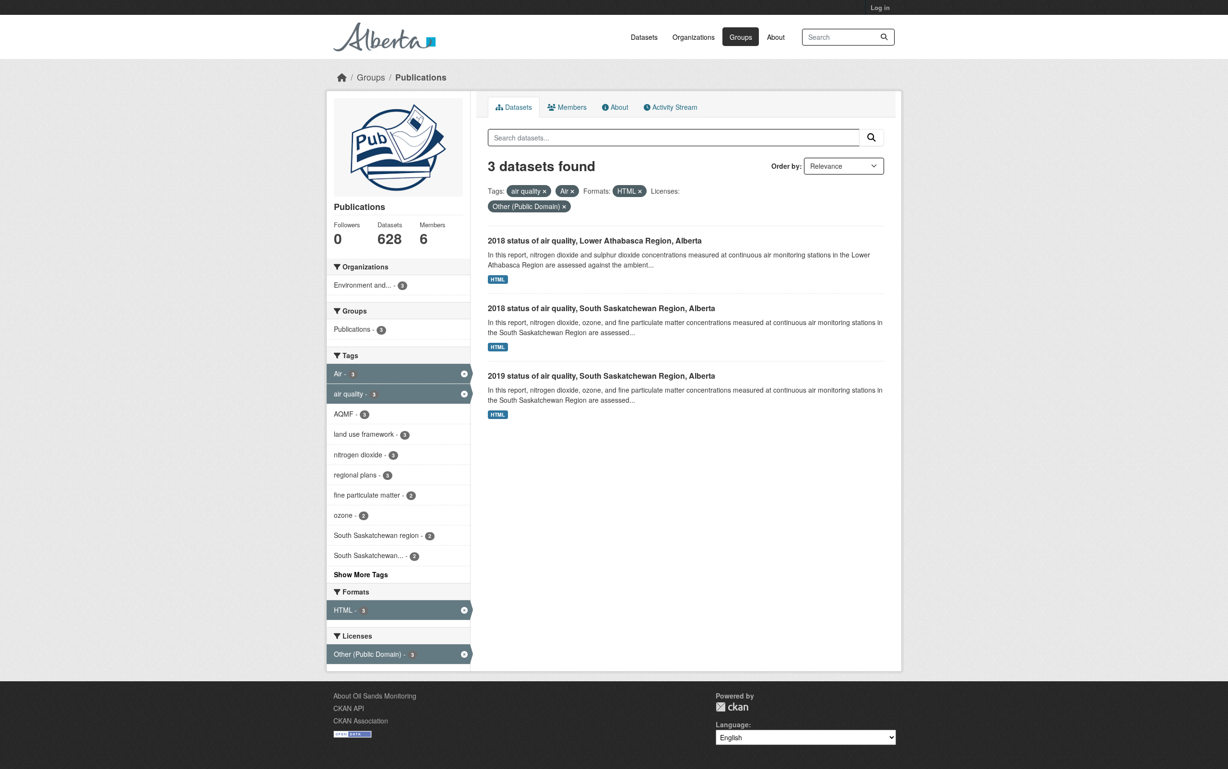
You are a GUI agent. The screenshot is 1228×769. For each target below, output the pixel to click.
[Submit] (884, 37)
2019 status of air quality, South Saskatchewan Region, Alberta (601, 375)
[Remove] (544, 191)
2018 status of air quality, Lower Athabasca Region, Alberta (595, 240)
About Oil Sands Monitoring (374, 695)
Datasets (644, 37)
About (776, 37)
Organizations (694, 37)
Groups (741, 37)
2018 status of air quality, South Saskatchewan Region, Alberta (601, 308)
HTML (498, 279)
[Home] (342, 77)
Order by (785, 166)
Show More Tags (361, 574)
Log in (880, 7)
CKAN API (348, 708)
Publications (421, 77)
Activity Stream (673, 107)
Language (732, 724)
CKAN (732, 707)
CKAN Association (360, 720)
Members (571, 107)
